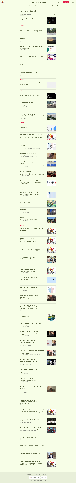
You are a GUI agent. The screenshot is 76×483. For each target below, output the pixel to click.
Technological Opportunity (28, 72)
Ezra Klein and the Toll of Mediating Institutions (29, 308)
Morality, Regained (24, 84)
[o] (51, 146)
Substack (32, 480)
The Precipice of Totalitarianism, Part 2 (28, 241)
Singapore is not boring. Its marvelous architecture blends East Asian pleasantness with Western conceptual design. (32, 104)
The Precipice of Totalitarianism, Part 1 (28, 298)
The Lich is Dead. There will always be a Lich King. (30, 95)
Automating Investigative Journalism (31, 18)
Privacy (37, 474)
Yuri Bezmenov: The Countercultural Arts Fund (31, 229)
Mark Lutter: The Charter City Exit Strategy (31, 387)
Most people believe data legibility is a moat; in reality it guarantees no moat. (31, 183)
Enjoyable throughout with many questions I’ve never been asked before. (32, 446)
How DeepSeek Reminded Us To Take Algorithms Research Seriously (32, 333)
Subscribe (66, 2)
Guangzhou (23, 29)
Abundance (23, 315)
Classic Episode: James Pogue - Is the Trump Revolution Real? (32, 268)
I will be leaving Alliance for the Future (28, 380)
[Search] (59, 2)
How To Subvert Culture (25, 231)
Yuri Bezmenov (34, 233)
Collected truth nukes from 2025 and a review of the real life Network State (32, 116)
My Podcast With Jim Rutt (28, 444)
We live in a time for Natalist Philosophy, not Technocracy (31, 288)
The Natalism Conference (27, 257)
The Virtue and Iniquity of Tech (30, 323)
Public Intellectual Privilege (29, 192)
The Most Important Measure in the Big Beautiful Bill (31, 137)
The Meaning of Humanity (27, 55)
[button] (17, 5)
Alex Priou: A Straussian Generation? (32, 410)
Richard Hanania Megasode (28, 153)
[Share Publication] (61, 2)
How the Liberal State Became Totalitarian (28, 280)
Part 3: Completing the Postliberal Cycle (28, 437)
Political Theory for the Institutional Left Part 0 (28, 400)
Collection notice (45, 474)
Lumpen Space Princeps (35, 148)
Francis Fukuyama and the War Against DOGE (29, 362)
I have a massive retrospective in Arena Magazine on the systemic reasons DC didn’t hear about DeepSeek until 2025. (32, 174)
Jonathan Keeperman (35, 465)
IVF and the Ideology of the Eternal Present (31, 162)
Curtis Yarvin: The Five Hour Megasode (32, 201)
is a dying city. (23, 210)
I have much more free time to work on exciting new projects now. (32, 371)
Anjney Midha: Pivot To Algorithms (31, 331)
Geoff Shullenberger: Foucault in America (30, 296)
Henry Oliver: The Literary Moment (31, 427)
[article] (38, 20)
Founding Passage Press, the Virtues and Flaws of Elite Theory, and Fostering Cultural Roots (31, 464)
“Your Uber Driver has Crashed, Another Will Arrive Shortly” (32, 165)
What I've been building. (25, 19)
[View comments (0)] (29, 60)
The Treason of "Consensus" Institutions (29, 278)
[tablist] (26, 14)
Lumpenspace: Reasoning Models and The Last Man (32, 144)
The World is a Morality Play (29, 419)
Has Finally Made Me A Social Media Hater (28, 219)
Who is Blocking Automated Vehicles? (31, 46)
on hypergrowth (23, 127)
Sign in (72, 2)
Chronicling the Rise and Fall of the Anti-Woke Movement (31, 155)
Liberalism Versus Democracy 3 (29, 435)
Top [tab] (25, 14)
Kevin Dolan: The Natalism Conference (32, 350)
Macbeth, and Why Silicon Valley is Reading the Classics (31, 429)
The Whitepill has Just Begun (26, 73)
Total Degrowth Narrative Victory (31, 94)
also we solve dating (24, 147)
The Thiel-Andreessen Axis (28, 126)
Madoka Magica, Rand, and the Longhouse (28, 420)
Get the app (43, 477)
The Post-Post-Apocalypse (28, 114)
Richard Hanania (34, 156)
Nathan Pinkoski (34, 242)
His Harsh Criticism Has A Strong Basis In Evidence (30, 454)
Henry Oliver (33, 430)
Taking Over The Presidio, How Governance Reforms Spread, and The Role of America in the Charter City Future (32, 390)
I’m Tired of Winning (26, 378)
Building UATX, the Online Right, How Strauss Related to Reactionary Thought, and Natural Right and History (31, 412)
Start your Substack (35, 477)
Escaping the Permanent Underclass (31, 83)
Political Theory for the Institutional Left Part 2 (28, 341)
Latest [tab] (22, 14)
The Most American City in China (26, 39)
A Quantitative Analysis (24, 48)
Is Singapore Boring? (26, 102)
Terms (40, 474)
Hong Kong (23, 209)
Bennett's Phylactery (35, 354)
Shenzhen (22, 38)
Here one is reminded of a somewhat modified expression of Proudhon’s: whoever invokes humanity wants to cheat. (32, 57)
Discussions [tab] (29, 14)
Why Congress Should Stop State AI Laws (31, 135)
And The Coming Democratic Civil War (28, 271)
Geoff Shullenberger (35, 300)
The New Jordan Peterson (25, 403)
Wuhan (21, 64)
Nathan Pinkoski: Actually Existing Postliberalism (31, 239)
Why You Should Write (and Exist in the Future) (29, 194)
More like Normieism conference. (27, 258)
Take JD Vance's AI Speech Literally (31, 453)
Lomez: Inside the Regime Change (30, 461)
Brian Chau (25, 33)
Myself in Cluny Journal (24, 325)
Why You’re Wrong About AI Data (30, 180)
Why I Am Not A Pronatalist (28, 287)
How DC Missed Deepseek (27, 171)
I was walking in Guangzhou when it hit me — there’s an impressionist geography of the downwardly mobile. (31, 31)
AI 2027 (22, 248)
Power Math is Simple (24, 316)
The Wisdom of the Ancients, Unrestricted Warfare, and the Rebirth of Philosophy (32, 352)
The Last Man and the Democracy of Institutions (30, 343)
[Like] (20, 440)
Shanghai (22, 217)
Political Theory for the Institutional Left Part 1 (28, 360)
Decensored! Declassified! (25, 202)
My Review (22, 65)
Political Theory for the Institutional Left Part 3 (28, 306)
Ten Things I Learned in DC (28, 369)
